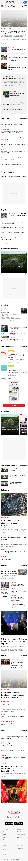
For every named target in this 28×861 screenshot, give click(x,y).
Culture (5, 839)
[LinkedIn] (8, 816)
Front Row (19, 831)
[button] (25, 274)
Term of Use (19, 854)
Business (5, 831)
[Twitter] (16, 816)
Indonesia (5, 829)
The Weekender (21, 834)
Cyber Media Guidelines (5, 848)
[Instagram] (10, 816)
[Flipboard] (18, 816)
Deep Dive (19, 829)
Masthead (5, 845)
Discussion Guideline (19, 851)
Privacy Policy (20, 848)
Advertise (5, 854)
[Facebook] (13, 816)
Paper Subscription (21, 845)
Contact (4, 852)
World (4, 834)
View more (23, 118)
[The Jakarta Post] (8, 6)
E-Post (19, 837)
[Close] (1, 2)
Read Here (14, 405)
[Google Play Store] (18, 823)
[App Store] (9, 823)
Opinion (5, 837)
